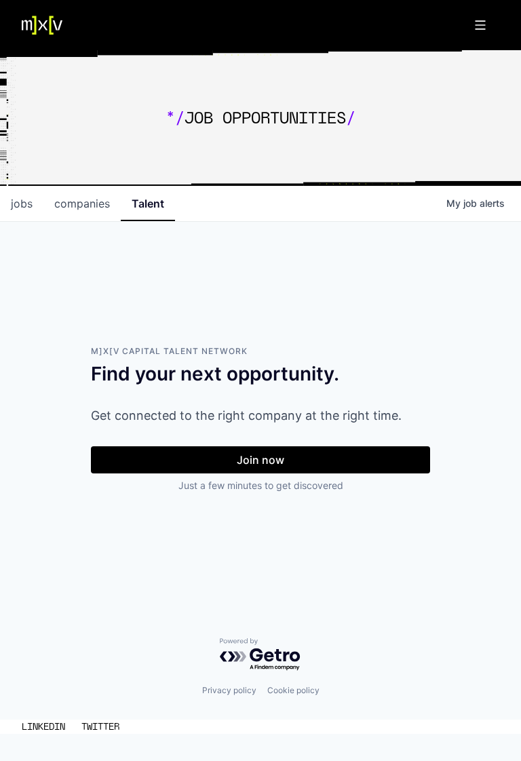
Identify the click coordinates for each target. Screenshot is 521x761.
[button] (480, 25)
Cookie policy (293, 690)
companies (82, 203)
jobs (22, 203)
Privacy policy (229, 690)
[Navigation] (42, 25)
